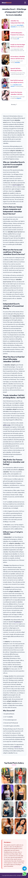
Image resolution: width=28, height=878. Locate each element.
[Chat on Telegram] (24, 868)
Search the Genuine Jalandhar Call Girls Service (16, 94)
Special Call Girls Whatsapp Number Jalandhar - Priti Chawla (17, 70)
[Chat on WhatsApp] (24, 874)
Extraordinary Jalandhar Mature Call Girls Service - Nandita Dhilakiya (17, 58)
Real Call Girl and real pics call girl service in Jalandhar (16, 82)
